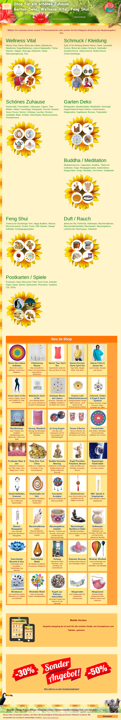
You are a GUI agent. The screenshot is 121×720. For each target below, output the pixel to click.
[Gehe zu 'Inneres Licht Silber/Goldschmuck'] (78, 385)
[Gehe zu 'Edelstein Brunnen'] (78, 547)
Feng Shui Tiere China (37, 462)
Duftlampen (97, 526)
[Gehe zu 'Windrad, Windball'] (98, 548)
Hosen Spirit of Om (17, 396)
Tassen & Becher (77, 428)
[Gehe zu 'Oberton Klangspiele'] (17, 516)
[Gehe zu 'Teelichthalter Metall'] (37, 548)
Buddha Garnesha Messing (57, 462)
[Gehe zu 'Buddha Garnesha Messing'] (58, 450)
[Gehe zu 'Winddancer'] (17, 581)
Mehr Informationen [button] (51, 718)
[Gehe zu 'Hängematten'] (78, 580)
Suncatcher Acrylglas (57, 495)
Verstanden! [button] (107, 716)
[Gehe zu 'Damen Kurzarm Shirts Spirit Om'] (78, 352)
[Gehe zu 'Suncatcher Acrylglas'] (57, 483)
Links (51, 710)
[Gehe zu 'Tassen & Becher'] (78, 416)
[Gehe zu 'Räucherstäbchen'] (37, 516)
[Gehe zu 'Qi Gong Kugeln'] (57, 416)
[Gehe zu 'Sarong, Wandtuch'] (37, 418)
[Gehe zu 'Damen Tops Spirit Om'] (58, 352)
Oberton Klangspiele (16, 527)
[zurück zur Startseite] (52, 6)
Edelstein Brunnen (77, 559)
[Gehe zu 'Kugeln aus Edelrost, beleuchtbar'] (58, 581)
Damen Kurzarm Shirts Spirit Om (77, 364)
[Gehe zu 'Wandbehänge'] (17, 418)
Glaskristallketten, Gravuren (17, 495)
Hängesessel (97, 592)
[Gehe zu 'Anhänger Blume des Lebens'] (58, 385)
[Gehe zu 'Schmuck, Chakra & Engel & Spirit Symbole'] (98, 385)
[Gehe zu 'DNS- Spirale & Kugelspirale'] (98, 483)
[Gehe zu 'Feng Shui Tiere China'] (37, 450)
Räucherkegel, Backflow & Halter (77, 527)
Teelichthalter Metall (37, 560)
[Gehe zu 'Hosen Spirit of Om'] (17, 385)
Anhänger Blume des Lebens (57, 397)
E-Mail (26, 19)
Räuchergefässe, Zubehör (57, 527)
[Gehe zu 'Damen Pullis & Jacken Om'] (98, 352)
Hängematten (77, 592)
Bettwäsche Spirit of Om (37, 397)
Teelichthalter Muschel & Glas (17, 560)
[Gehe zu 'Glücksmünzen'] (78, 483)
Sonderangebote (60, 19)
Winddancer (16, 592)
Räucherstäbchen (37, 526)
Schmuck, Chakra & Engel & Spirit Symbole (98, 398)
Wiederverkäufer (62, 710)
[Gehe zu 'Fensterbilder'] (98, 418)
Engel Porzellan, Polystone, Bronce (77, 462)
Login (41, 19)
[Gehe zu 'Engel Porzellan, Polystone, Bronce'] (78, 450)
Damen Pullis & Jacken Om (97, 364)
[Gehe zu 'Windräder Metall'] (38, 581)
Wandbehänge (16, 428)
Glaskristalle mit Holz (37, 495)
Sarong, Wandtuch (36, 428)
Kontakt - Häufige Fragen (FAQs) (21, 710)
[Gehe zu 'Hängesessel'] (98, 581)
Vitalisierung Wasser (37, 364)
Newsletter (42, 710)
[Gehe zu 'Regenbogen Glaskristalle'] (98, 450)
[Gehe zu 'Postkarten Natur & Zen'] (17, 449)
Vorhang (57, 559)
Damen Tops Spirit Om (57, 364)
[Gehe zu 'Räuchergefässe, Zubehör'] (58, 516)
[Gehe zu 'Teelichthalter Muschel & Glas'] (17, 546)
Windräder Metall (37, 592)
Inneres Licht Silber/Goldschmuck (77, 397)
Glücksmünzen (77, 494)
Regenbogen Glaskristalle (97, 462)
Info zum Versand (88, 710)
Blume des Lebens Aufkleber (16, 364)
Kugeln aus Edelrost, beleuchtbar (57, 594)
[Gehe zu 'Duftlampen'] (98, 516)
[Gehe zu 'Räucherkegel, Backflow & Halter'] (78, 516)
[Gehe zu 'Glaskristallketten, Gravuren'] (17, 483)
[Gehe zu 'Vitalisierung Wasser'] (38, 352)
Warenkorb (80, 17)
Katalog (75, 710)
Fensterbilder (97, 428)
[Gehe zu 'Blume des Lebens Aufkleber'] (17, 352)
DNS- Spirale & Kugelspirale (97, 495)
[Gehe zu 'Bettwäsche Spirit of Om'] (37, 385)
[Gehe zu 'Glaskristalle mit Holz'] (38, 483)
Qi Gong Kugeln (57, 428)
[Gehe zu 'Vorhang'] (57, 548)
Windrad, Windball (97, 559)
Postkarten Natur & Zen (16, 462)
